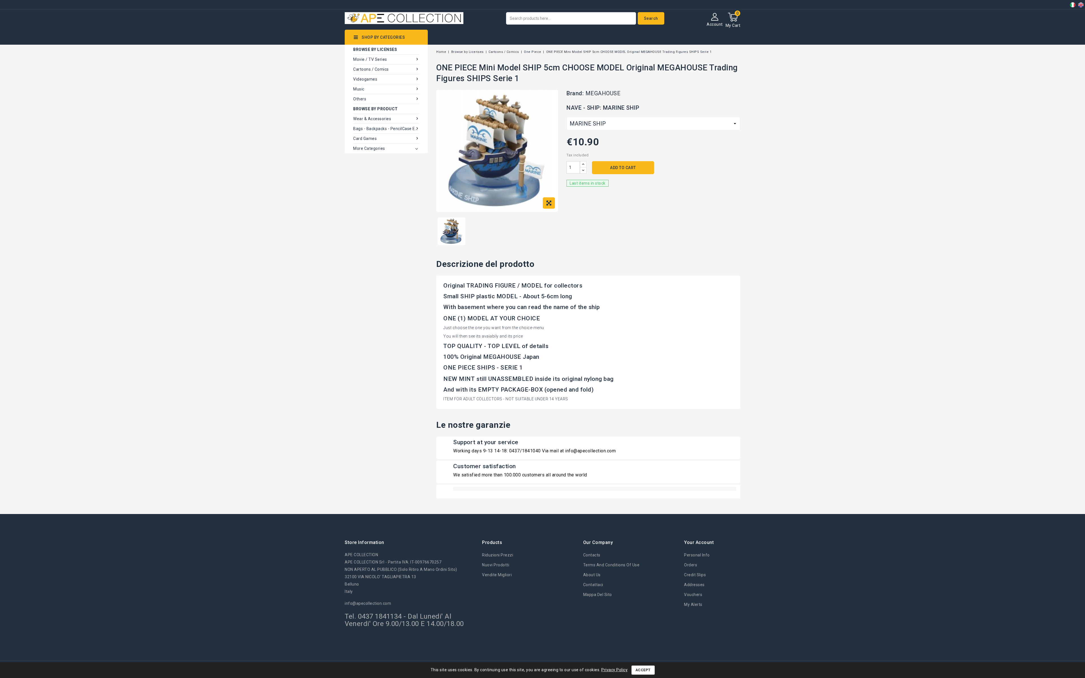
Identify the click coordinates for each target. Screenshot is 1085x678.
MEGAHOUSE (603, 93)
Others (359, 99)
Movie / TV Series (370, 59)
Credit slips (695, 575)
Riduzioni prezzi (497, 555)
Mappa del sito (597, 594)
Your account (699, 542)
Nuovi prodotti (495, 565)
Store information (364, 542)
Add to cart (623, 167)
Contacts (591, 555)
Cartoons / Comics (371, 69)
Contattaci (593, 584)
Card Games (365, 138)
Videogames (365, 79)
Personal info (697, 555)
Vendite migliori (497, 575)
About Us (592, 575)
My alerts (693, 604)
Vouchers (693, 594)
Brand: (575, 93)
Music (358, 89)
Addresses (694, 584)
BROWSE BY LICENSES (375, 49)
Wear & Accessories (372, 118)
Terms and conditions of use (611, 565)
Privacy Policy (614, 670)
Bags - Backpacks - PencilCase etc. (386, 128)
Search (651, 18)
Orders (690, 565)
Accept (643, 670)
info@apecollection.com (368, 603)
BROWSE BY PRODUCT (375, 109)
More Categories (369, 148)
